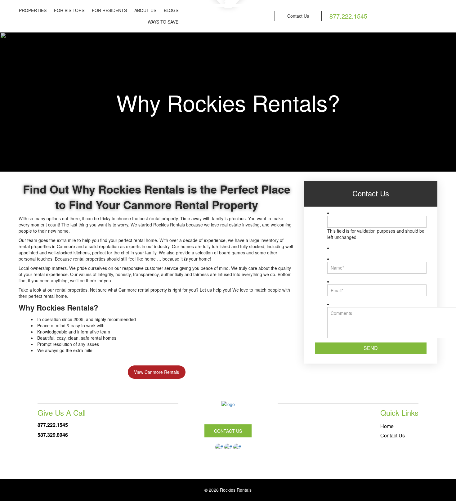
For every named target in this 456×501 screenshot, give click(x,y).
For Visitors (69, 10)
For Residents (109, 10)
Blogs (171, 10)
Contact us (228, 431)
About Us (145, 10)
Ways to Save (163, 22)
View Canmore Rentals (156, 372)
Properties (33, 10)
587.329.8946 (53, 434)
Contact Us (298, 16)
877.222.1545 (53, 424)
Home (387, 426)
